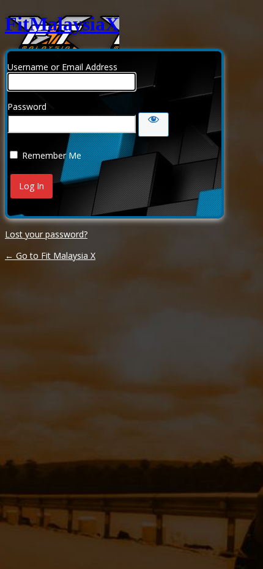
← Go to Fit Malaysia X (50, 255)
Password (26, 106)
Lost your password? (46, 234)
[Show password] (153, 124)
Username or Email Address (62, 67)
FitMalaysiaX (62, 24)
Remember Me (51, 155)
